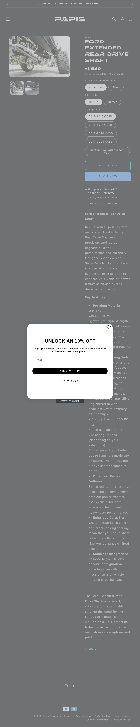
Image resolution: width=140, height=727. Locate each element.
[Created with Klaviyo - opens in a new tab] (70, 401)
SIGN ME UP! (70, 370)
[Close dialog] (108, 328)
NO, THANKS (70, 381)
